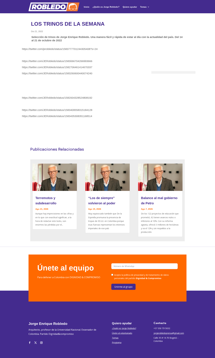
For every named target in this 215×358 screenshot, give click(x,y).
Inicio (86, 7)
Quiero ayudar (130, 7)
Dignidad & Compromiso (148, 278)
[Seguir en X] (35, 342)
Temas (143, 7)
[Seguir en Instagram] (41, 342)
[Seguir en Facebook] (29, 342)
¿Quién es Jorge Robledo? (106, 7)
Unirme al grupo (123, 286)
